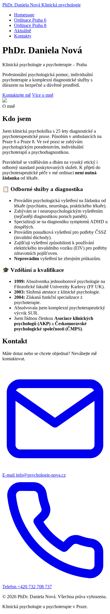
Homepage (24, 14)
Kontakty (22, 35)
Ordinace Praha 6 (30, 20)
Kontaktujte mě (16, 95)
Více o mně (42, 95)
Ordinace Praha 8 (30, 25)
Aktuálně (22, 30)
